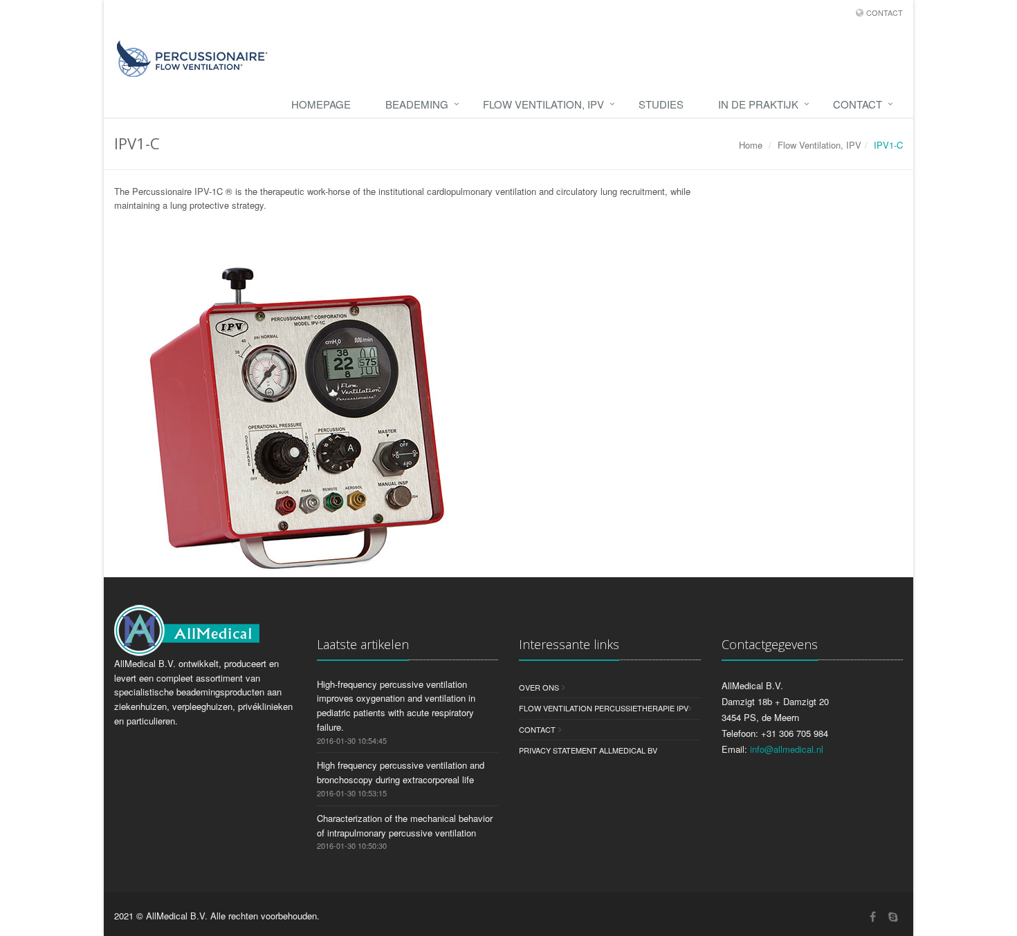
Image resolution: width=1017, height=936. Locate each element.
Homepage (321, 104)
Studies (661, 104)
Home (750, 144)
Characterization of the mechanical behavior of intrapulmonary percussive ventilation (405, 825)
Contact (884, 12)
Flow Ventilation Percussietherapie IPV (603, 707)
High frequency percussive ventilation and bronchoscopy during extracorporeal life (400, 772)
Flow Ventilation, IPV (543, 104)
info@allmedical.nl (786, 749)
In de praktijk (758, 104)
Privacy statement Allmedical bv (588, 750)
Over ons (539, 687)
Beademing (416, 104)
